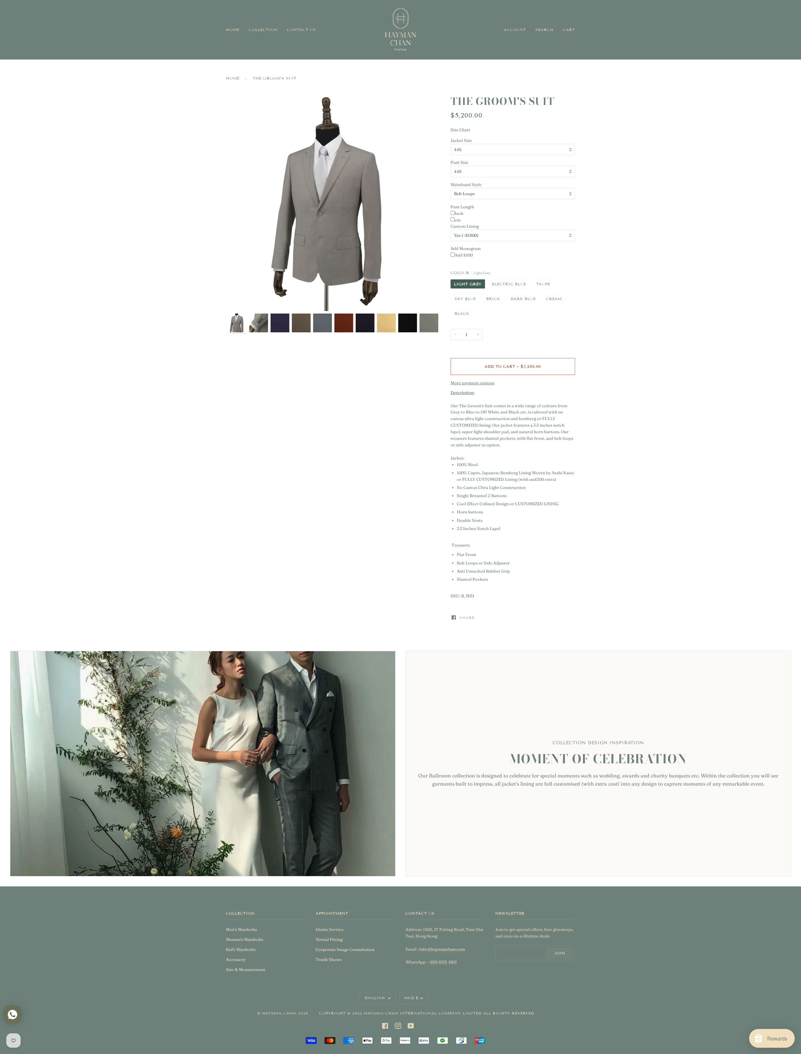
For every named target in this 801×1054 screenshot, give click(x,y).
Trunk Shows (329, 959)
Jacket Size (461, 140)
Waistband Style (466, 184)
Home (232, 78)
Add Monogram (466, 248)
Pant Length (462, 206)
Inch (459, 213)
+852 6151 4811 (442, 961)
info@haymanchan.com (442, 949)
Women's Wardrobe (244, 939)
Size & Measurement (245, 969)
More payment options (472, 382)
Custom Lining (465, 226)
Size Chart (460, 129)
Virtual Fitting (329, 939)
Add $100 (464, 254)
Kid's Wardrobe (241, 949)
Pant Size (459, 162)
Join (559, 953)
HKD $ (412, 997)
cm (458, 219)
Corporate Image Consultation (345, 949)
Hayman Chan (280, 1013)
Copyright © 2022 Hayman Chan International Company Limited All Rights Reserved (426, 1013)
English (375, 997)
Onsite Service (330, 929)
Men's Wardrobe (241, 929)
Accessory (236, 959)
